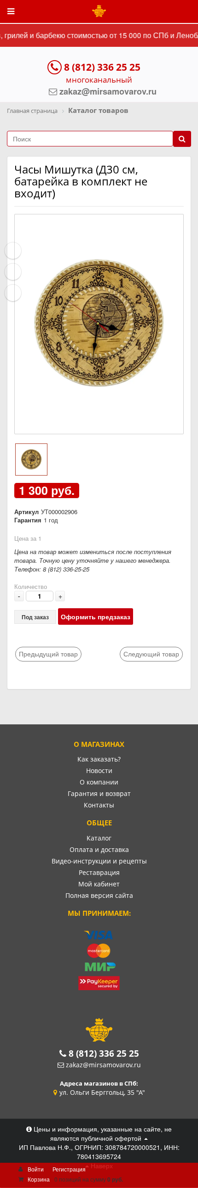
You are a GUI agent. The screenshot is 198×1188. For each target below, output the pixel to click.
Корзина (39, 1179)
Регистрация (69, 1169)
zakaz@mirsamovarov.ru (103, 1064)
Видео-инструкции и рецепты (99, 861)
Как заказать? (99, 759)
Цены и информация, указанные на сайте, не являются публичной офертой (102, 1133)
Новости (99, 770)
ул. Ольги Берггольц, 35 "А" (102, 1092)
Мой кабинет (99, 884)
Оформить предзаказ (95, 616)
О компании (99, 782)
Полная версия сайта (99, 895)
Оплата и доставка (99, 849)
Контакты (99, 805)
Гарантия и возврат (99, 793)
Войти (36, 1169)
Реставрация (99, 872)
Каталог (99, 838)
